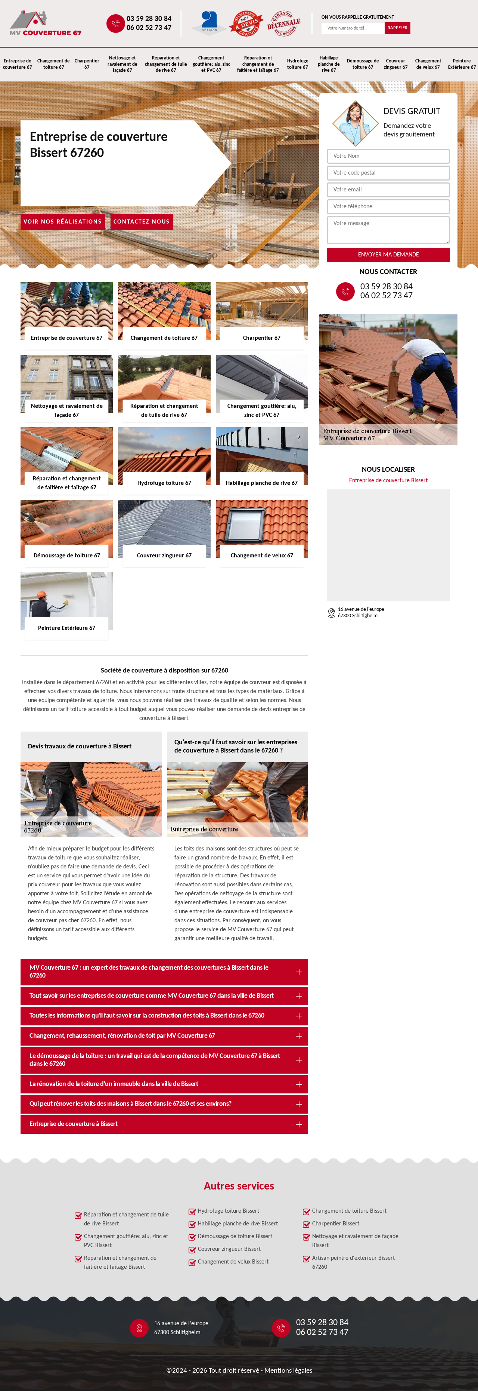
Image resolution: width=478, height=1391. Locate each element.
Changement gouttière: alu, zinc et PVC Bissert (126, 1241)
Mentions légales (288, 1371)
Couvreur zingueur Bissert (229, 1249)
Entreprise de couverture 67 (17, 64)
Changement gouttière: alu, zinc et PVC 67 (211, 64)
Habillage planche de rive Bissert (238, 1224)
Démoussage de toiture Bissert (235, 1237)
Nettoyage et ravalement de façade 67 (122, 64)
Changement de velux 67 (428, 64)
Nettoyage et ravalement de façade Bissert (355, 1241)
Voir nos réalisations (63, 222)
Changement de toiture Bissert (349, 1211)
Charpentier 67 (87, 64)
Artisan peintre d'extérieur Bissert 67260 (353, 1262)
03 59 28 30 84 (149, 19)
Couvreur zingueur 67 (396, 64)
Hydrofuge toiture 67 (297, 64)
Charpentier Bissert (335, 1224)
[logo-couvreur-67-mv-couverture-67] (69, 23)
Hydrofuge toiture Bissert (228, 1211)
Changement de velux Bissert (233, 1262)
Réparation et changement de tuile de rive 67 (166, 64)
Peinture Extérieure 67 (462, 64)
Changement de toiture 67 (53, 64)
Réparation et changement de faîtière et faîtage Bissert (120, 1262)
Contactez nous (142, 222)
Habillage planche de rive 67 (329, 64)
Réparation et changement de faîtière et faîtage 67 (258, 64)
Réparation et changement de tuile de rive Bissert (126, 1219)
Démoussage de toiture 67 (363, 64)
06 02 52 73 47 (149, 28)
